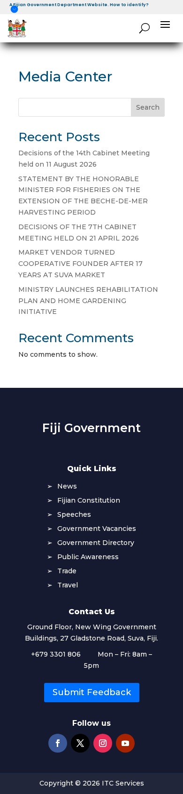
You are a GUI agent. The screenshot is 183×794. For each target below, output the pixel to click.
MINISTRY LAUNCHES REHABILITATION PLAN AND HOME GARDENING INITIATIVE (88, 300)
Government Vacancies (96, 529)
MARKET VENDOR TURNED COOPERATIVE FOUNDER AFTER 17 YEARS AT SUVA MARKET (80, 263)
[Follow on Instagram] (102, 743)
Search (148, 107)
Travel (67, 585)
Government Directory (95, 543)
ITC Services (123, 783)
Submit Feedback (92, 692)
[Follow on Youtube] (125, 743)
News (67, 486)
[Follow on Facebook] (57, 743)
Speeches (74, 515)
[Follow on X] (80, 743)
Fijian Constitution (88, 501)
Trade (66, 571)
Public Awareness (88, 557)
